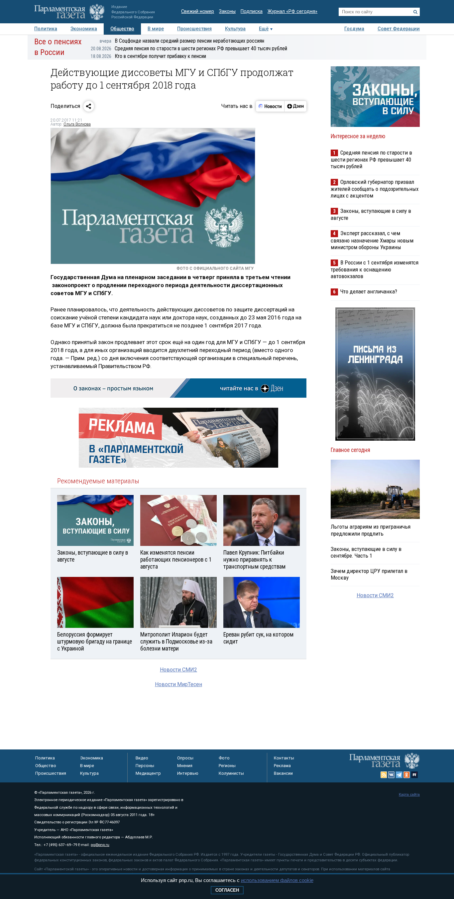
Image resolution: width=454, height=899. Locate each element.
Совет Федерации (399, 29)
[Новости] (270, 106)
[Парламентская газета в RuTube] (414, 774)
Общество (122, 29)
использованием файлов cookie (277, 880)
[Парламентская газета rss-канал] (384, 774)
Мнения (184, 765)
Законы (227, 11)
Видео (142, 757)
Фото (224, 757)
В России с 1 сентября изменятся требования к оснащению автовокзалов (374, 269)
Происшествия (194, 29)
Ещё (264, 29)
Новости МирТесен (178, 684)
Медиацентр (148, 773)
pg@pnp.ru (100, 845)
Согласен (227, 890)
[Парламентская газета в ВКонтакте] (391, 774)
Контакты (284, 757)
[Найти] (415, 12)
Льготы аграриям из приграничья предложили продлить (370, 530)
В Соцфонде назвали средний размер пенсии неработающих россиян (182, 41)
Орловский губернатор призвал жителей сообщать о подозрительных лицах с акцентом (374, 189)
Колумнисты (231, 773)
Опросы (185, 757)
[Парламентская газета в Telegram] (399, 774)
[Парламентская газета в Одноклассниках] (406, 774)
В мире (156, 29)
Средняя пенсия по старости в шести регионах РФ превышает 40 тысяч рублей (189, 48)
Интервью (187, 773)
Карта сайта (409, 794)
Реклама (282, 765)
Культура (235, 29)
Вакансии (283, 773)
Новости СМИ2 (178, 670)
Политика (45, 29)
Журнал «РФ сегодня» (292, 11)
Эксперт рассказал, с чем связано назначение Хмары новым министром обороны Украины (372, 240)
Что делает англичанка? (368, 291)
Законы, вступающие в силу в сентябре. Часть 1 (366, 552)
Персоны (145, 765)
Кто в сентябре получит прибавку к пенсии (148, 56)
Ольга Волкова (77, 124)
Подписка (252, 11)
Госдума (354, 29)
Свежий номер (197, 11)
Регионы (227, 765)
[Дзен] (295, 106)
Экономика (83, 29)
